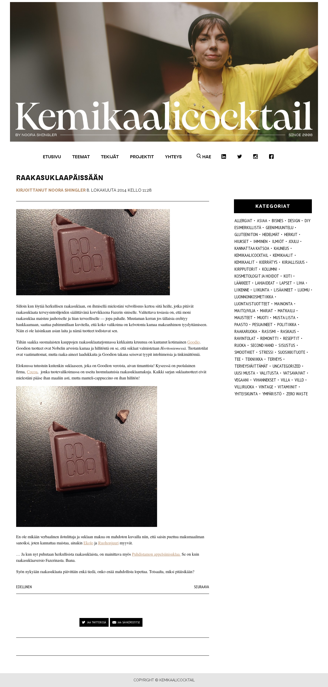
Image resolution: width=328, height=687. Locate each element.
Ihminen (260, 241)
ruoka (240, 345)
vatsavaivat (294, 373)
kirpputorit (246, 269)
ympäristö (272, 394)
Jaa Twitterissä (96, 622)
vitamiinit (287, 387)
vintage (266, 387)
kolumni (269, 269)
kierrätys (268, 262)
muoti (263, 317)
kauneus (281, 248)
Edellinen (24, 586)
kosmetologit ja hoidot (256, 276)
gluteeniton (246, 234)
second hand (262, 345)
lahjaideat (265, 283)
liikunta (261, 290)
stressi (266, 352)
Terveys (275, 359)
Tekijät (110, 156)
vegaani (241, 380)
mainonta (283, 304)
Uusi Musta (244, 373)
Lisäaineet (283, 290)
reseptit (291, 338)
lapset (286, 283)
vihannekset (264, 380)
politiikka (286, 324)
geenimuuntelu (279, 227)
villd (299, 380)
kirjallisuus (293, 262)
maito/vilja (244, 310)
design (294, 220)
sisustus (287, 345)
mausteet (243, 317)
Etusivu (52, 156)
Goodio (193, 342)
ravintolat (245, 338)
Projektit (142, 156)
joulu (294, 241)
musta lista (284, 317)
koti (288, 276)
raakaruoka (245, 331)
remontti (269, 338)
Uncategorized (287, 366)
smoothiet (244, 352)
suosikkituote (291, 352)
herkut (291, 234)
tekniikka (254, 359)
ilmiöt (278, 241)
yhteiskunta (246, 394)
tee (237, 359)
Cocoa (32, 371)
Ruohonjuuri (108, 542)
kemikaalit (244, 262)
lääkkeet (242, 283)
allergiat (243, 220)
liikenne (241, 290)
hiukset (241, 241)
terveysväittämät (251, 366)
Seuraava (201, 586)
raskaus (288, 331)
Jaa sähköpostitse (129, 622)
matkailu (286, 310)
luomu (304, 290)
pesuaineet (262, 324)
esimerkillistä (247, 227)
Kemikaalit (283, 255)
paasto (241, 324)
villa (285, 380)
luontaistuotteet (252, 304)
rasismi (269, 331)
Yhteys (173, 156)
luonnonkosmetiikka (253, 297)
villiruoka (244, 387)
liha (300, 283)
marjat (266, 310)
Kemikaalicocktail (251, 255)
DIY (307, 220)
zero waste (297, 394)
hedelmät (271, 234)
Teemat (81, 156)
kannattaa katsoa (251, 248)
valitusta (269, 373)
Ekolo (88, 542)
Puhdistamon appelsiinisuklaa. (156, 554)
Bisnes (277, 220)
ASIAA (262, 220)
